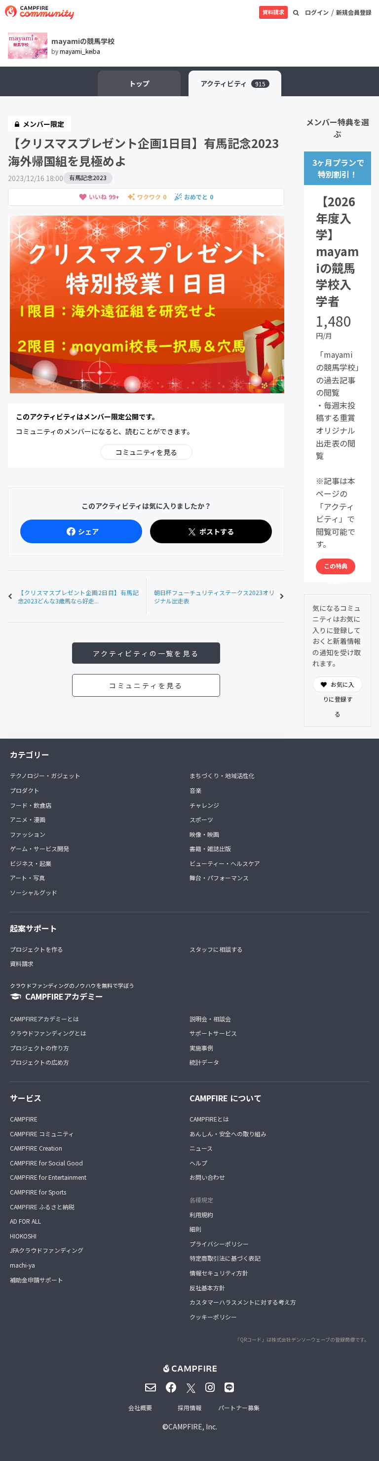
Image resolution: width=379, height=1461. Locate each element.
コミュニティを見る (146, 452)
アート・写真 (27, 877)
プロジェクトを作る (36, 949)
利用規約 (201, 1214)
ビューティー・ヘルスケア (225, 863)
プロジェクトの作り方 (39, 1048)
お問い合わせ (207, 1177)
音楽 (195, 790)
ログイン (317, 12)
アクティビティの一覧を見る (146, 653)
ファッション (27, 834)
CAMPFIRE (24, 1119)
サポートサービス (213, 1033)
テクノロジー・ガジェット (45, 775)
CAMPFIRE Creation (36, 1148)
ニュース (201, 1148)
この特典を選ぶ (335, 568)
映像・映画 (204, 834)
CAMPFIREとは (209, 1119)
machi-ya (22, 1265)
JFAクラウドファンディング (46, 1250)
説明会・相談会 (210, 1018)
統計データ (204, 1062)
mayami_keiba (80, 51)
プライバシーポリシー (219, 1243)
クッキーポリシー (213, 1316)
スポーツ (201, 819)
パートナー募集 (239, 1407)
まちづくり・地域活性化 (222, 775)
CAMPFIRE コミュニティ (42, 1133)
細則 (195, 1229)
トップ (139, 83)
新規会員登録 (354, 12)
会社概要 (140, 1407)
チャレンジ (204, 805)
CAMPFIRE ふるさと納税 (42, 1206)
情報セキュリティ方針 (219, 1273)
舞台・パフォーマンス (219, 877)
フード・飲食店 (30, 805)
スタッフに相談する (216, 949)
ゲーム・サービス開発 (39, 848)
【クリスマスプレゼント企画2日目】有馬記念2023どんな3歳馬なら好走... (78, 596)
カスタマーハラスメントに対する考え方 (243, 1302)
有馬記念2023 (88, 177)
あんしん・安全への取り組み (228, 1133)
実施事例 (201, 1048)
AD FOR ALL (25, 1221)
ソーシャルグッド (33, 892)
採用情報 (189, 1407)
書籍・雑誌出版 (210, 848)
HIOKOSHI (23, 1236)
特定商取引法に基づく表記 (225, 1258)
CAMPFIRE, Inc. (192, 1426)
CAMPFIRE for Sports (38, 1192)
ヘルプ (198, 1163)
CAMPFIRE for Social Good (46, 1163)
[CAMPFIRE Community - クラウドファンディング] (39, 12)
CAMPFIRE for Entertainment (48, 1177)
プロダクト (24, 790)
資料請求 (273, 12)
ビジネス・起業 (30, 863)
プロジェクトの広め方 (39, 1062)
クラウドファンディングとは (48, 1033)
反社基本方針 (207, 1287)
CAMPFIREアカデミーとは (44, 1018)
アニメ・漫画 (27, 819)
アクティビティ (232, 83)
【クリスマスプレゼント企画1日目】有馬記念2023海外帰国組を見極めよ (143, 151)
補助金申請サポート (36, 1279)
